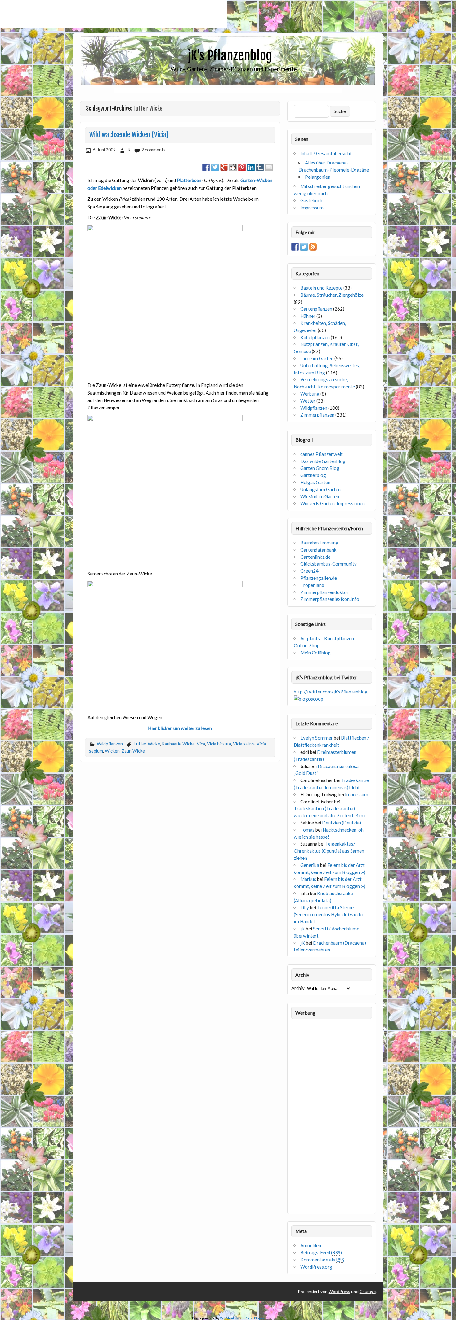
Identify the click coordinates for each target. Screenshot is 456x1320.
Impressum (312, 207)
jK (129, 149)
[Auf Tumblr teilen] (260, 167)
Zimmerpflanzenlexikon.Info (329, 599)
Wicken (112, 751)
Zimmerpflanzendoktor (324, 592)
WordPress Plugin (250, 1318)
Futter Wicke (147, 743)
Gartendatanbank (318, 550)
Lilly (304, 907)
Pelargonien (317, 177)
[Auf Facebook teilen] (206, 167)
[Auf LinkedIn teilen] (251, 167)
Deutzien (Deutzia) (341, 822)
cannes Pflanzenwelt (321, 454)
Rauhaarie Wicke (178, 743)
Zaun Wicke (133, 751)
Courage (368, 1291)
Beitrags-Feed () (321, 1252)
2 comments (153, 149)
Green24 (309, 571)
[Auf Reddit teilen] (233, 167)
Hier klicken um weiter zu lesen (180, 728)
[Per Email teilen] (269, 167)
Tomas (307, 830)
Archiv (298, 988)
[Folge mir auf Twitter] (304, 247)
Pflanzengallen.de (318, 578)
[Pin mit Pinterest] (242, 167)
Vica (201, 743)
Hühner (307, 316)
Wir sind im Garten (319, 496)
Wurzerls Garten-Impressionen (332, 503)
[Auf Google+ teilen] (224, 167)
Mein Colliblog (315, 652)
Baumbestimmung (319, 542)
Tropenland (312, 585)
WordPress (339, 1291)
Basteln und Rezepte (321, 288)
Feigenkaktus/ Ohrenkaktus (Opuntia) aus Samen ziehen (329, 851)
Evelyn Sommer (316, 738)
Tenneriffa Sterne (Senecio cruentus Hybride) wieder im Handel (329, 914)
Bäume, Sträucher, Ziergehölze (332, 295)
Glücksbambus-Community (328, 563)
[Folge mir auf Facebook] (295, 247)
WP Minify (228, 1318)
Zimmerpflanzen (317, 414)
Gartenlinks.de (315, 557)
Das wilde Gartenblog (323, 461)
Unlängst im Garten (320, 489)
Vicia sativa (244, 743)
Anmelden (310, 1245)
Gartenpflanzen (316, 309)
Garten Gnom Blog (319, 468)
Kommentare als (322, 1259)
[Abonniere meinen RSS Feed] (313, 247)
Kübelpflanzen (315, 337)
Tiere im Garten (316, 358)
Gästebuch (311, 200)
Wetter (307, 401)
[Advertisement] (113, 14)
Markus (308, 879)
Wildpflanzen (110, 743)
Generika (309, 865)
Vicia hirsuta (219, 743)
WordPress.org (316, 1267)
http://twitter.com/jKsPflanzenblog (331, 691)
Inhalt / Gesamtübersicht (326, 153)
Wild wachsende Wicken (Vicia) (128, 135)
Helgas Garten (315, 482)
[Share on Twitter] (215, 167)
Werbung (310, 393)
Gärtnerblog (313, 475)
